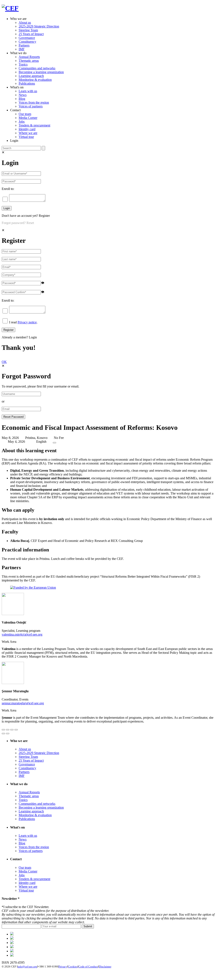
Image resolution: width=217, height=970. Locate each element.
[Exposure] (12, 934)
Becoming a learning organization (41, 72)
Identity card (27, 129)
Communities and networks (37, 68)
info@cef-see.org (27, 966)
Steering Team (28, 30)
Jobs (22, 121)
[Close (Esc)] (3, 729)
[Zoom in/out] (16, 729)
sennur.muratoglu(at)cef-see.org (23, 703)
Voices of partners (31, 106)
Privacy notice (27, 322)
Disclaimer (105, 966)
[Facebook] (12, 938)
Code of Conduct (88, 966)
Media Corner (28, 118)
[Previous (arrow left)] (3, 733)
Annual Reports (29, 57)
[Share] (7, 729)
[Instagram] (12, 951)
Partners (24, 45)
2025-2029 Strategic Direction (39, 26)
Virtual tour (26, 137)
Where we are (28, 133)
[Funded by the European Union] (33, 587)
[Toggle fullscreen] (12, 729)
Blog (22, 98)
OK (4, 362)
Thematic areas (29, 60)
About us (25, 22)
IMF (22, 49)
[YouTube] (12, 955)
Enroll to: (8, 189)
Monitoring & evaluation (35, 79)
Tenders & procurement (34, 125)
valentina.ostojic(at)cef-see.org (22, 634)
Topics (23, 64)
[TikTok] (12, 942)
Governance (27, 38)
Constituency (27, 41)
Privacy (62, 966)
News (22, 95)
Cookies (73, 966)
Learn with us (28, 91)
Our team (25, 114)
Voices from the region (34, 102)
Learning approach (31, 76)
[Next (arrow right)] (7, 733)
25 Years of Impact (31, 34)
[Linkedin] (12, 947)
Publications (27, 83)
